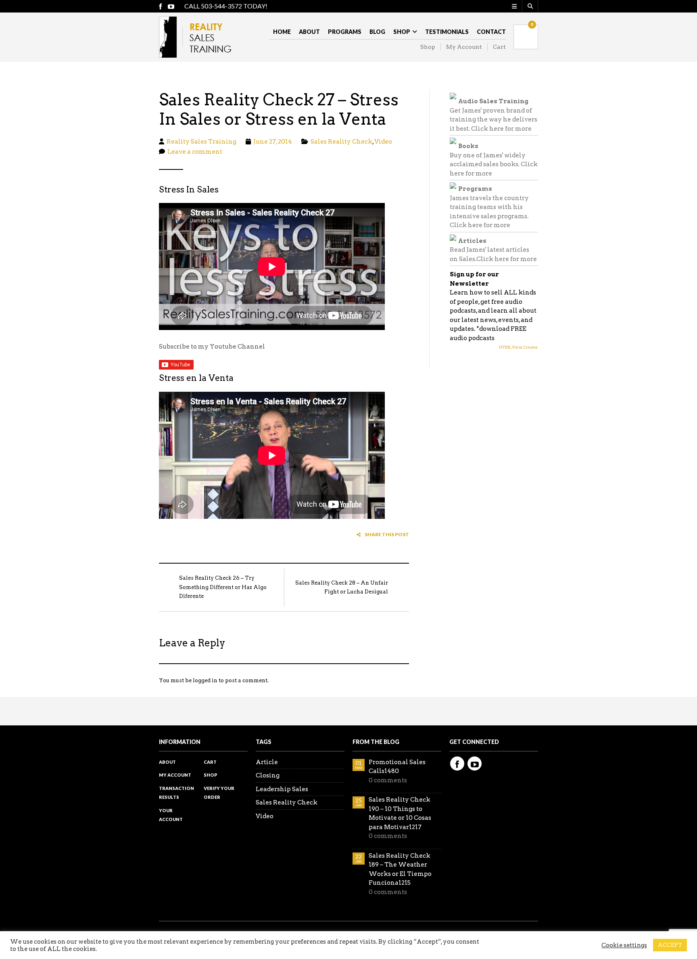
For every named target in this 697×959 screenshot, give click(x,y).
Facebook (457, 763)
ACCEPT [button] (670, 945)
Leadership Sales (282, 789)
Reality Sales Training (201, 141)
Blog (377, 31)
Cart (499, 47)
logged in (205, 680)
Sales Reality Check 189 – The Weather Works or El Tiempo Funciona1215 (400, 869)
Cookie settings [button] (624, 945)
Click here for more (501, 128)
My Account (464, 47)
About (309, 31)
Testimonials (447, 31)
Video (383, 141)
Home (282, 31)
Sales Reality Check (341, 141)
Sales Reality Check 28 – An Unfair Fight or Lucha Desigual (341, 587)
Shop (401, 31)
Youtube (474, 763)
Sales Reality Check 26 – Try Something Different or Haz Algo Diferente (223, 587)
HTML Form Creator (518, 347)
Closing (268, 775)
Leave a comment (194, 151)
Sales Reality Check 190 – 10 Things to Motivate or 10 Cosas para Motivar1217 (400, 813)
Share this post (387, 534)
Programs (344, 31)
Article (267, 762)
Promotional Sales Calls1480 (397, 766)
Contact (491, 31)
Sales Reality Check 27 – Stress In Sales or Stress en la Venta (279, 109)
